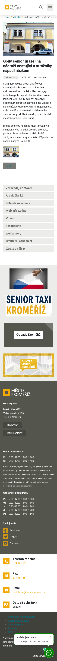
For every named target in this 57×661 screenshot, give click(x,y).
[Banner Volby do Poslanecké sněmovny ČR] (28, 278)
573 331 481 (20, 577)
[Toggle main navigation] (50, 7)
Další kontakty (14, 432)
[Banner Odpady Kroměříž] (28, 335)
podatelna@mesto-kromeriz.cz (30, 592)
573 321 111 (20, 563)
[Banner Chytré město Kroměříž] (28, 365)
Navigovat (12, 424)
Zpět (9, 165)
